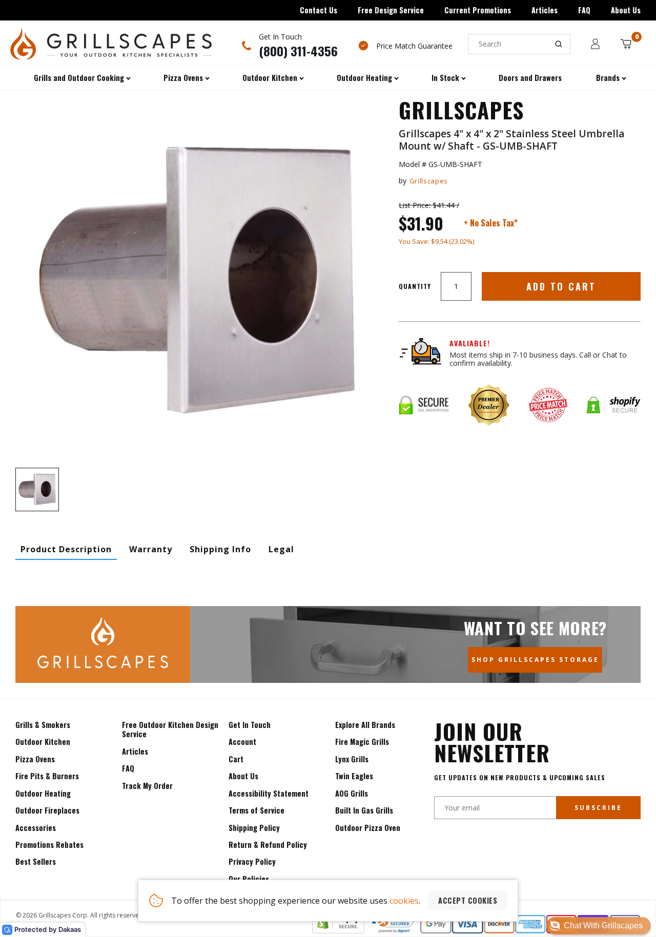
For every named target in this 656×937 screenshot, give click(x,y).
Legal (281, 549)
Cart (236, 759)
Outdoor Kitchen (42, 741)
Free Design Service (391, 10)
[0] (625, 44)
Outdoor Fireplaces (47, 810)
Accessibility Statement (269, 793)
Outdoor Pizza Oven (367, 827)
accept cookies (467, 900)
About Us (626, 10)
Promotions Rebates (49, 844)
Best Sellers (35, 861)
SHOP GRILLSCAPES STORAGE (535, 659)
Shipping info (220, 549)
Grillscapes (428, 180)
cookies (404, 900)
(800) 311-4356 (298, 50)
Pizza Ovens (35, 759)
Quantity (415, 286)
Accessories (35, 827)
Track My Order (147, 785)
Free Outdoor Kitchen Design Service (170, 729)
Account (242, 741)
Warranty (150, 549)
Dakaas (69, 929)
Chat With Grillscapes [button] (603, 925)
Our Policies (249, 878)
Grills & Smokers (42, 724)
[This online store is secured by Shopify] (338, 930)
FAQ (584, 10)
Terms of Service (256, 810)
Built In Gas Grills (364, 810)
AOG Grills (351, 793)
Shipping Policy (254, 827)
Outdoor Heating (43, 793)
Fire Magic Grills (362, 741)
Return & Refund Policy (268, 844)
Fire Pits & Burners (47, 776)
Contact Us (318, 10)
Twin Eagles (354, 776)
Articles (544, 10)
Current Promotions (477, 10)
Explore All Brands (365, 724)
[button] (598, 925)
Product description (66, 549)
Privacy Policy (252, 861)
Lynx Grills (351, 759)
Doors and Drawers (530, 77)
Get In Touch (250, 724)
